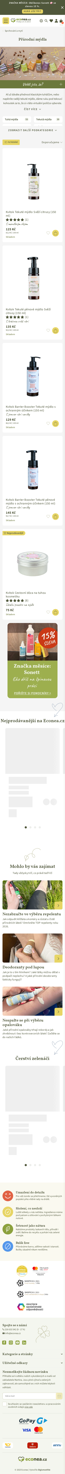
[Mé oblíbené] (51, 21)
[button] (15, 220)
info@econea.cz (13, 1333)
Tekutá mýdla (47, 119)
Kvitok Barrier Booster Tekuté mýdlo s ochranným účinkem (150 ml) (31, 409)
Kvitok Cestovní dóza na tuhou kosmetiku (26, 595)
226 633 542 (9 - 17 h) (15, 1329)
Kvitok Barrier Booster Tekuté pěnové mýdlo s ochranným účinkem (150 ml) (30, 502)
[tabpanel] (32, 774)
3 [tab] (35, 827)
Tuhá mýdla (16, 119)
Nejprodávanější (15, 533)
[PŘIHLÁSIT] (59, 1396)
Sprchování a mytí (14, 31)
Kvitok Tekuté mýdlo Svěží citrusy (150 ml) (31, 214)
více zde (28, 1407)
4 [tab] (40, 827)
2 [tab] (30, 827)
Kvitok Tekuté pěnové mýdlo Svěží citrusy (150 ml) (28, 311)
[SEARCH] (46, 21)
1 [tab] (26, 827)
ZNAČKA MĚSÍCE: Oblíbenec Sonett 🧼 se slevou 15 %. (32, 7)
